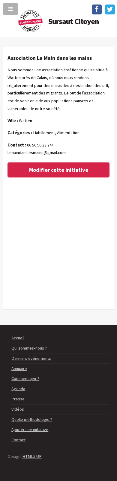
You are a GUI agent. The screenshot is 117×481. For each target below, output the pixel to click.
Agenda (18, 388)
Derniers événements (31, 358)
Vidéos (17, 409)
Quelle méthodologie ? (31, 419)
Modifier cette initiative (58, 169)
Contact (18, 439)
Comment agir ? (25, 378)
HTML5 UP (32, 456)
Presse (18, 399)
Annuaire (19, 368)
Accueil (17, 338)
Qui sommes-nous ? (29, 348)
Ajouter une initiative (29, 429)
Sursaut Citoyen (73, 21)
